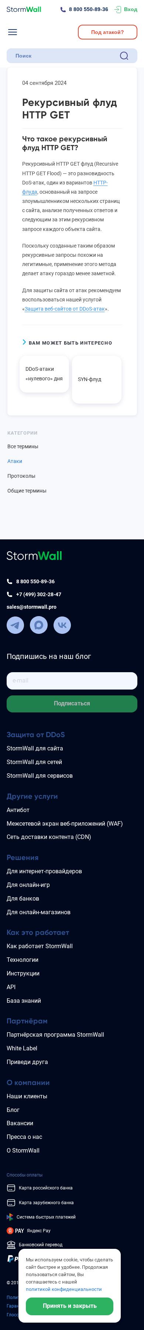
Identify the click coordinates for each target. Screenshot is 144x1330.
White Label (22, 1048)
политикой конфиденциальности (64, 1289)
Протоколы (21, 476)
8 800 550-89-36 (88, 9)
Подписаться (72, 703)
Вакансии (20, 1123)
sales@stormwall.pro (31, 607)
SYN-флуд (89, 379)
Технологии (22, 959)
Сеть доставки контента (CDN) (49, 836)
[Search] (124, 55)
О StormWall (23, 1150)
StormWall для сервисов (40, 775)
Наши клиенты (27, 1096)
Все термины (22, 446)
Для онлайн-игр (28, 884)
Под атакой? (107, 32)
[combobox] (66, 55)
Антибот (18, 809)
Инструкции (23, 973)
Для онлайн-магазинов (39, 912)
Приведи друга (27, 1061)
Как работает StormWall (40, 946)
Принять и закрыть (70, 1305)
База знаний (24, 1000)
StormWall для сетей (34, 762)
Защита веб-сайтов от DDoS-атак (65, 309)
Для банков (23, 898)
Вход (130, 9)
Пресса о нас (24, 1136)
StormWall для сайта (35, 748)
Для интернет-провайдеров (44, 871)
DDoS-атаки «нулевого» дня (44, 373)
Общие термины (27, 491)
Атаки (14, 461)
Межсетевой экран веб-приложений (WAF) (65, 823)
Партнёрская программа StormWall (55, 1034)
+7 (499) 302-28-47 (38, 594)
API (11, 987)
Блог (13, 1109)
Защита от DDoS (36, 734)
